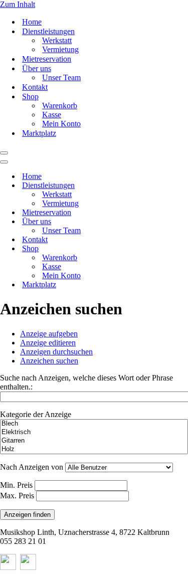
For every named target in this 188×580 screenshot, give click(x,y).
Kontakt (35, 87)
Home (32, 22)
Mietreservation (46, 59)
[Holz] (94, 449)
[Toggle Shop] (175, 249)
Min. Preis (16, 485)
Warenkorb (59, 105)
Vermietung (60, 49)
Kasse (51, 114)
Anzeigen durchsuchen (56, 351)
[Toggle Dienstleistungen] (175, 185)
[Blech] (94, 424)
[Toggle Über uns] (175, 222)
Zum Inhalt (17, 4)
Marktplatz (39, 133)
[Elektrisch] (94, 432)
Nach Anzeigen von (31, 467)
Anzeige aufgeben (49, 333)
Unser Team (61, 77)
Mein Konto (61, 123)
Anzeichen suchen (49, 360)
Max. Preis (17, 495)
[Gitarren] (94, 441)
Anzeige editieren (48, 342)
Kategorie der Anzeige (35, 414)
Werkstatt (57, 40)
